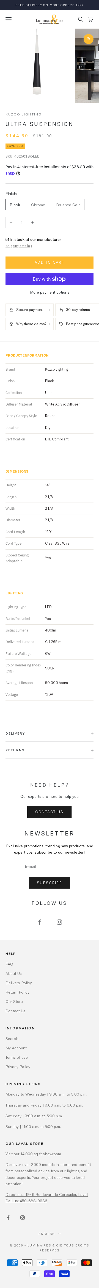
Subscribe (49, 883)
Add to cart (49, 262)
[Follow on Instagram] (59, 922)
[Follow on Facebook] (39, 922)
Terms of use (17, 1057)
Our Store (14, 1001)
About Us (14, 973)
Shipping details (19, 245)
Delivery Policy (19, 982)
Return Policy (17, 992)
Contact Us (49, 812)
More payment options (49, 292)
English (46, 1233)
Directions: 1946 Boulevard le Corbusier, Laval (47, 1194)
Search (12, 1038)
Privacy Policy (18, 1066)
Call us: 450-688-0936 (26, 1200)
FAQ (9, 964)
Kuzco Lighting (24, 114)
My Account (16, 1048)
